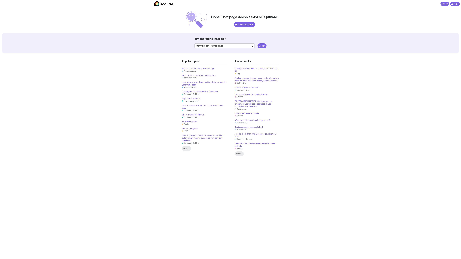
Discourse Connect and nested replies (251, 94)
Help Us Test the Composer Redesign (198, 68)
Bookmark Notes (189, 121)
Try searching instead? (210, 39)
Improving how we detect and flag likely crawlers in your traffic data (204, 83)
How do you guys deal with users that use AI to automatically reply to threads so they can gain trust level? (202, 138)
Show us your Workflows (193, 115)
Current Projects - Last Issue (247, 87)
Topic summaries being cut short (249, 127)
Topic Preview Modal (191, 98)
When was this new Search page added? (252, 120)
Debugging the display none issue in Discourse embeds (255, 144)
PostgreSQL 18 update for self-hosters (199, 75)
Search (262, 46)
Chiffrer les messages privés (247, 113)
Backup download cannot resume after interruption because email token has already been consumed (257, 79)
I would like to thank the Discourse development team (202, 106)
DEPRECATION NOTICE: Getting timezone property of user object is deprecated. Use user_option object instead (253, 104)
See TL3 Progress (190, 128)
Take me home (246, 24)
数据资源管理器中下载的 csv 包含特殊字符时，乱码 (256, 69)
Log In (456, 4)
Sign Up (445, 4)
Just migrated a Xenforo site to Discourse (200, 91)
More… (186, 148)
